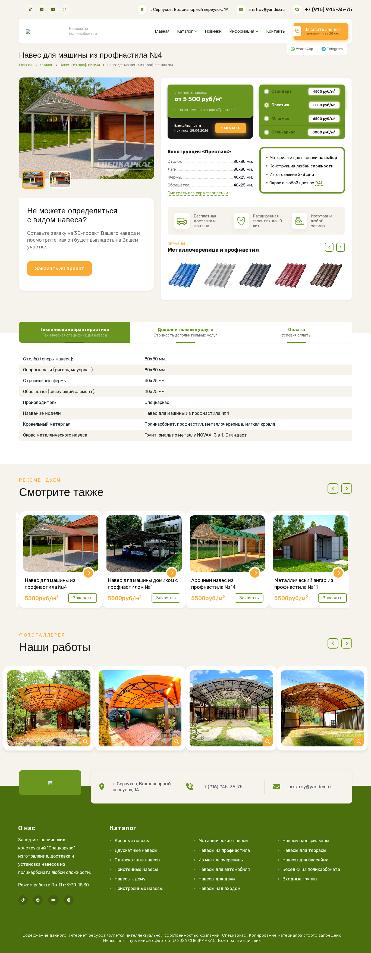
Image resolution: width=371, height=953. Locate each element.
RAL (319, 182)
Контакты (275, 31)
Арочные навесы (132, 840)
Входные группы (299, 879)
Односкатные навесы (137, 859)
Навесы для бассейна (305, 859)
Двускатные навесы (136, 850)
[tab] (74, 332)
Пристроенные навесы (139, 888)
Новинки (213, 31)
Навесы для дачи (217, 879)
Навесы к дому (130, 879)
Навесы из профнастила (224, 850)
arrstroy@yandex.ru (267, 9)
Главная (162, 31)
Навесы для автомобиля (224, 869)
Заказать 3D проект (59, 269)
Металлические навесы (223, 840)
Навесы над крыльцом (305, 840)
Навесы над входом (219, 888)
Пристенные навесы (136, 869)
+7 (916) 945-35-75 (328, 9)
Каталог (185, 31)
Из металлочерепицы (221, 859)
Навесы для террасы (304, 850)
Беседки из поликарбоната (311, 869)
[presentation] (329, 247)
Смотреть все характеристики (198, 193)
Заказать (230, 128)
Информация (241, 31)
